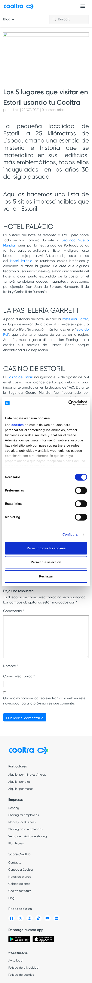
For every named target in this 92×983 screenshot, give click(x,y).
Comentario (13, 611)
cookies (17, 425)
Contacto (14, 862)
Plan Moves (16, 843)
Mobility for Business (22, 822)
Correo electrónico (19, 676)
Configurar (70, 534)
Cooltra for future (19, 891)
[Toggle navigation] (83, 6)
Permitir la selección (46, 562)
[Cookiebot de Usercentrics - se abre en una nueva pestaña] (68, 403)
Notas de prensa (19, 876)
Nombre (10, 666)
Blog (7, 19)
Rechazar (46, 576)
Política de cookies (21, 974)
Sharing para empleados (25, 829)
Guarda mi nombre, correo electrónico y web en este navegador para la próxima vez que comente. (44, 700)
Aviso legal (15, 960)
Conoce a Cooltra (20, 869)
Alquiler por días (19, 781)
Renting (13, 808)
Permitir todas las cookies (46, 548)
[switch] (81, 490)
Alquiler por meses (20, 788)
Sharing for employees (23, 815)
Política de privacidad (23, 967)
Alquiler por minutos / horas (27, 774)
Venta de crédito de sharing (27, 836)
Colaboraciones (19, 883)
